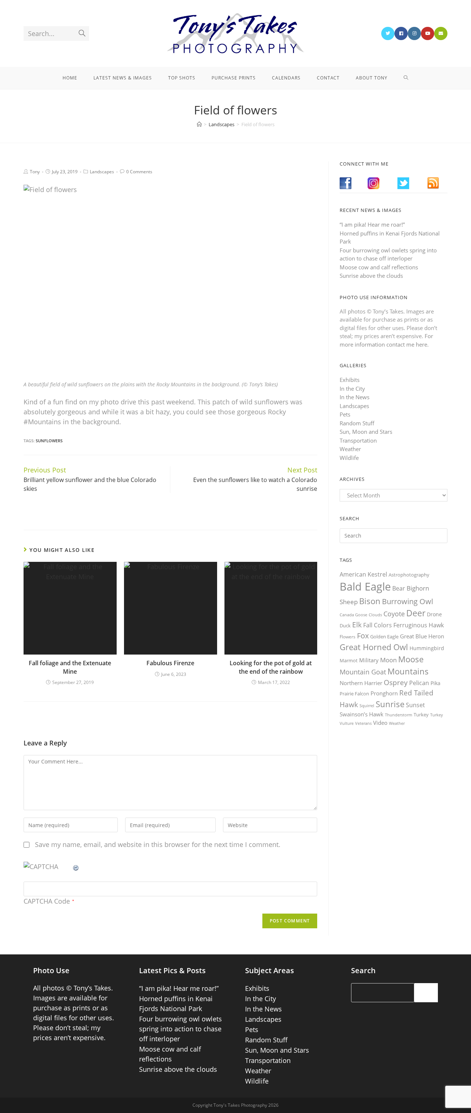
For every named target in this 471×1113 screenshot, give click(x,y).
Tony (35, 172)
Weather (350, 449)
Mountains (408, 671)
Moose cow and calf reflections (379, 267)
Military (369, 660)
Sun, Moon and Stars (366, 431)
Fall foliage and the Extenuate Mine (70, 667)
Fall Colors (377, 625)
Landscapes (102, 172)
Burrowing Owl (407, 601)
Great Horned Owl (374, 647)
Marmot (349, 660)
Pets (345, 414)
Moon (388, 660)
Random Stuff (357, 423)
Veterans (363, 723)
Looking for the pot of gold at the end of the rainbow (271, 667)
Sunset (415, 705)
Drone (434, 614)
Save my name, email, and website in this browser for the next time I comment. (157, 844)
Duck (345, 625)
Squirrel (367, 705)
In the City (352, 388)
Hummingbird (427, 648)
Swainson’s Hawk (361, 714)
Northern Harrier (361, 683)
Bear (398, 588)
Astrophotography (409, 574)
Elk (357, 625)
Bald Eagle (365, 586)
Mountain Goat (363, 671)
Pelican (419, 683)
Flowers (347, 637)
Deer (415, 613)
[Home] (199, 124)
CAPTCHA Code (47, 901)
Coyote (394, 613)
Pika (435, 683)
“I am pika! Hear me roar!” (372, 224)
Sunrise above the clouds (371, 275)
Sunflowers (49, 440)
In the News (354, 397)
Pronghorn (384, 693)
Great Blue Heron (422, 636)
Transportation (358, 440)
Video (380, 722)
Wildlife (349, 457)
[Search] (426, 992)
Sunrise (390, 704)
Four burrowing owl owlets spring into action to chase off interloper (180, 1028)
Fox (363, 635)
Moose (411, 659)
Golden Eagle (384, 636)
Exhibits (350, 379)
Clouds (375, 614)
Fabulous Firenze (170, 663)
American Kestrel (363, 574)
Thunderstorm (398, 714)
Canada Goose (353, 614)
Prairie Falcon (354, 693)
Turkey (421, 714)
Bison (369, 600)
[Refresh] (76, 866)
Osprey (396, 682)
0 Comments (139, 172)
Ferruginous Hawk (418, 625)
